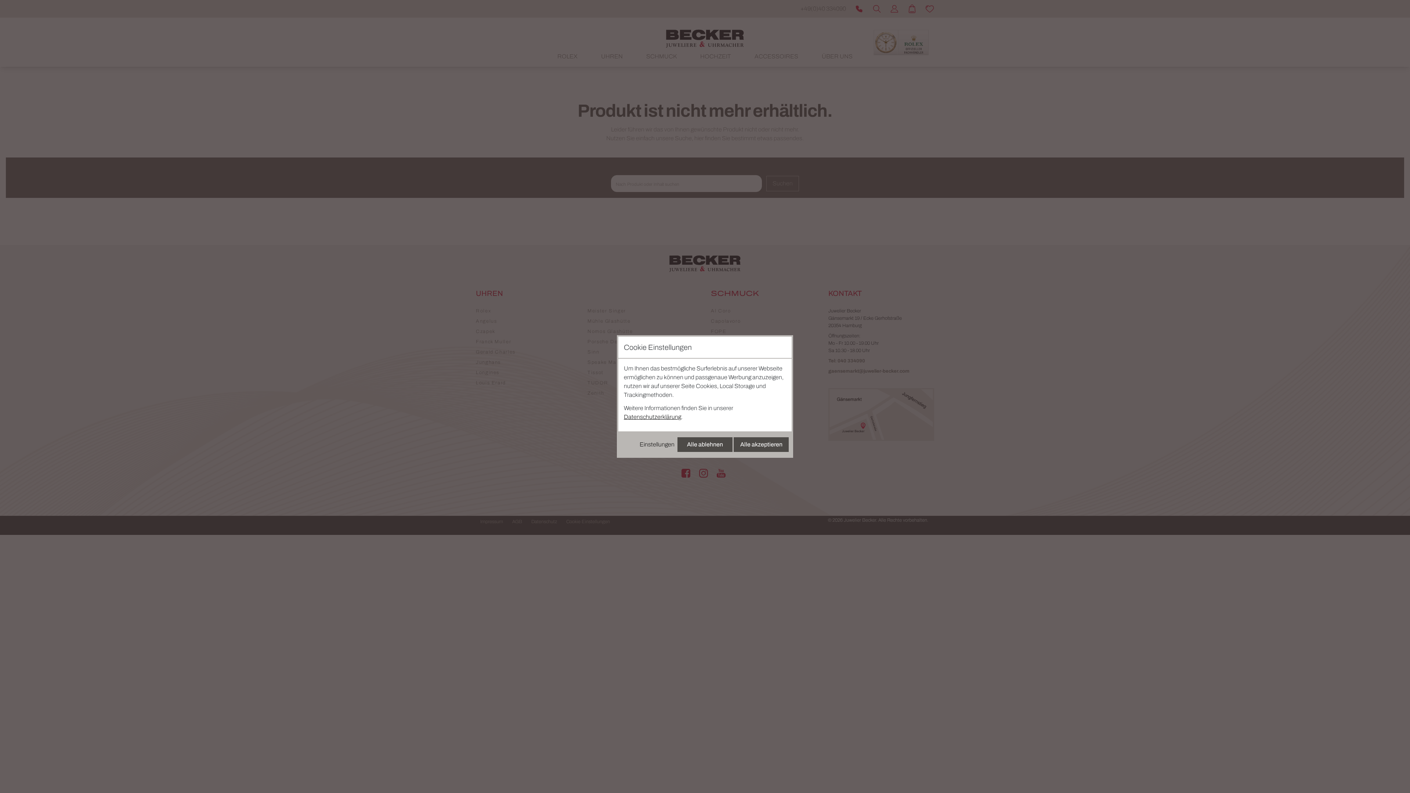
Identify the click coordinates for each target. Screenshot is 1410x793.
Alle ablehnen (705, 444)
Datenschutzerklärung (652, 417)
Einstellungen (657, 444)
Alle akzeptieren (761, 444)
